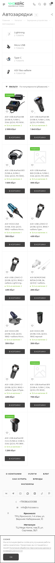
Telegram (13, 493)
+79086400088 (28, 502)
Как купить (19, 479)
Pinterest (49, 493)
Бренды (38, 479)
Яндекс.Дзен (35, 493)
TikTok (42, 493)
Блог (46, 474)
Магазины (27, 484)
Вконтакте (6, 493)
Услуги (32, 474)
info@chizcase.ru (29, 507)
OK (11, 557)
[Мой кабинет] (45, 4)
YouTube (20, 493)
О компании (14, 474)
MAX (28, 493)
